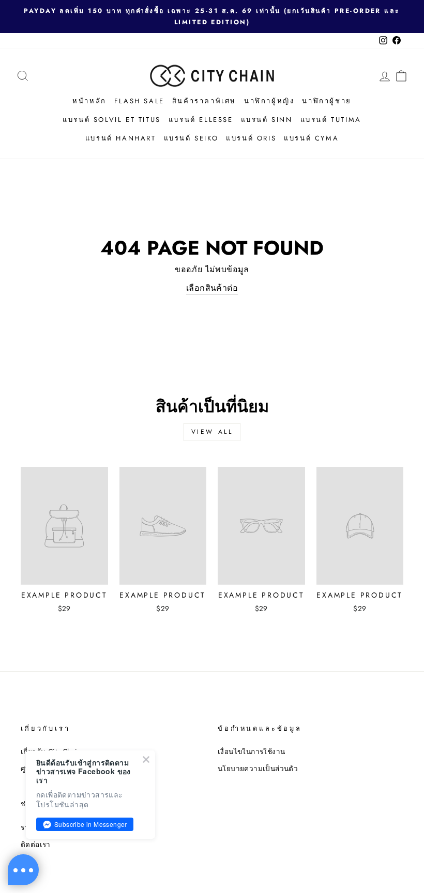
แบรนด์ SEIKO (191, 138)
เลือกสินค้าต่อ (212, 288)
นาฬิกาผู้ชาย (326, 101)
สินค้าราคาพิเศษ (204, 101)
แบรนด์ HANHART (120, 138)
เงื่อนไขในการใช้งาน (251, 751)
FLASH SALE (139, 101)
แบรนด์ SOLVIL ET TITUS (112, 119)
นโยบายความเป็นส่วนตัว (258, 768)
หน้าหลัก (89, 101)
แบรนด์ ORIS (251, 138)
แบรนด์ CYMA (311, 138)
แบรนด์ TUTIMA (330, 119)
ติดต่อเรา (36, 844)
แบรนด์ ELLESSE (201, 119)
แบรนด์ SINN (267, 119)
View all (212, 431)
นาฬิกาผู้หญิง (269, 101)
